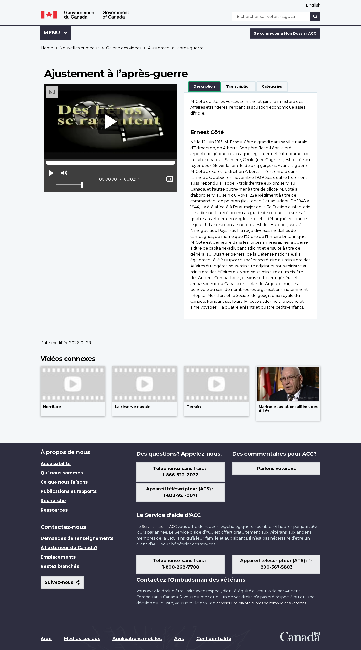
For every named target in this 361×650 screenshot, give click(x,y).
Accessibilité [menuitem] (56, 463)
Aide (46, 638)
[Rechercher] (315, 16)
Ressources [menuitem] (54, 510)
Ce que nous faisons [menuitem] (64, 482)
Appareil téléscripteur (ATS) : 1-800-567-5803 (276, 564)
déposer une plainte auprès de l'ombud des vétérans (261, 603)
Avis (179, 638)
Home (47, 48)
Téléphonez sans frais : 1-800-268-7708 (180, 564)
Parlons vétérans (276, 468)
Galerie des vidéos (123, 48)
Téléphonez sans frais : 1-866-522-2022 (180, 472)
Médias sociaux (82, 638)
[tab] (204, 86)
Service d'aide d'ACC (159, 526)
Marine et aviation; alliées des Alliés (288, 408)
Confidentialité (213, 638)
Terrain (194, 406)
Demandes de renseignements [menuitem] (77, 538)
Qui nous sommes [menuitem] (62, 473)
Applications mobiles (137, 638)
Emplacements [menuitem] (58, 557)
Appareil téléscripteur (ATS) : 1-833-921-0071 (180, 492)
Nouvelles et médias (79, 48)
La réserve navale (133, 406)
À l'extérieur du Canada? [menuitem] (69, 547)
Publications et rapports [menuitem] (69, 491)
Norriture (52, 406)
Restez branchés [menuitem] (60, 566)
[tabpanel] (250, 205)
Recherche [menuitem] (53, 500)
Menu (57, 33)
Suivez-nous (64, 584)
